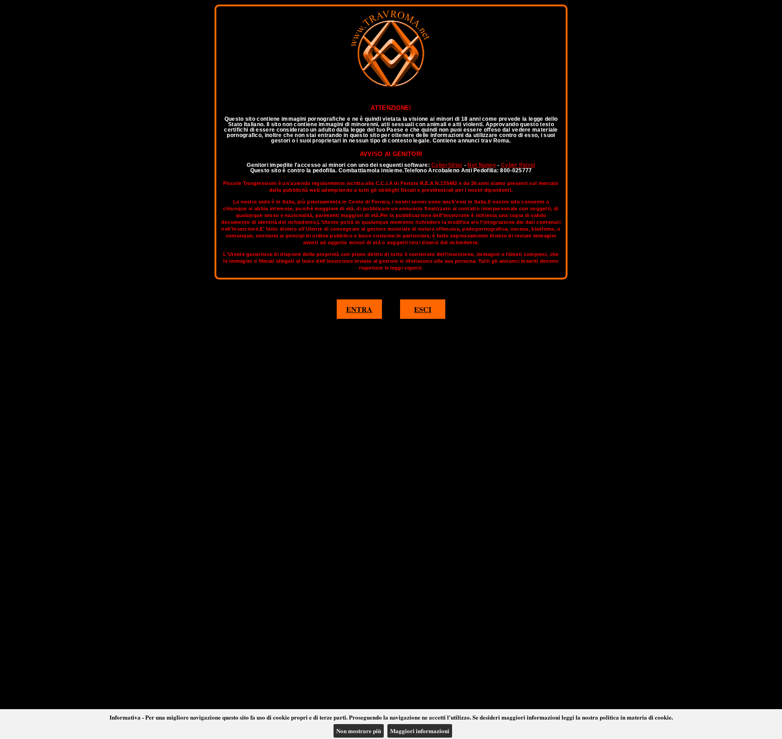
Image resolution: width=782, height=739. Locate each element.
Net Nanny (481, 165)
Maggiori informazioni (419, 730)
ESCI (422, 309)
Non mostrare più (358, 730)
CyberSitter (447, 165)
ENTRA (359, 309)
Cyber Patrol (518, 165)
